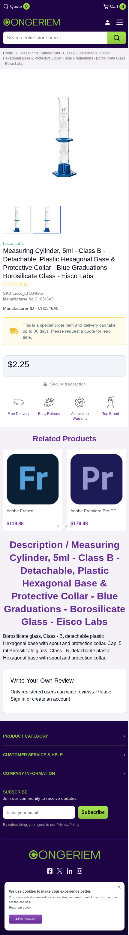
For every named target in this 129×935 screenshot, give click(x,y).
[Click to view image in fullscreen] (64, 137)
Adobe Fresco (20, 510)
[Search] (116, 38)
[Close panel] (119, 887)
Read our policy (20, 907)
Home (8, 53)
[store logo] (31, 22)
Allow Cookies (25, 919)
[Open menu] (119, 22)
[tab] (58, 526)
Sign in (18, 699)
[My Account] (107, 22)
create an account (51, 699)
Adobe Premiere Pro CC (93, 510)
